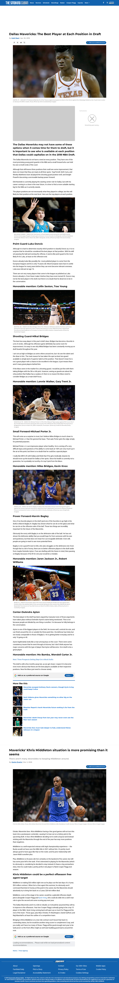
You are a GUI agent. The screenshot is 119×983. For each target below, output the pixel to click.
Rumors (38, 3)
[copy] (24, 42)
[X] (107, 2)
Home (15, 951)
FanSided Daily (18, 969)
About (15, 966)
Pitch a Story (37, 969)
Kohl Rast (15, 38)
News (32, 3)
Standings (54, 3)
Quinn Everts (17, 762)
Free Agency (23, 951)
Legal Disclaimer (19, 973)
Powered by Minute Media (16, 977)
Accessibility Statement (42, 973)
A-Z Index (61, 973)
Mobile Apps (100, 966)
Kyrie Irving (42, 898)
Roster (62, 3)
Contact (61, 966)
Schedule (46, 3)
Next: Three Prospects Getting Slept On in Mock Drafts (33, 659)
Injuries (80, 3)
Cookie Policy (101, 969)
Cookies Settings (82, 973)
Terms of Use (81, 969)
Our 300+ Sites (81, 966)
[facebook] (103, 2)
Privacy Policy (63, 969)
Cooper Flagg (71, 3)
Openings (36, 966)
